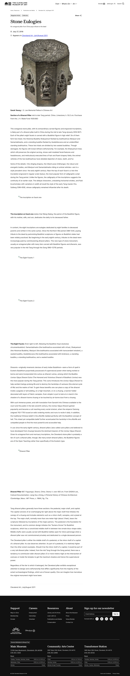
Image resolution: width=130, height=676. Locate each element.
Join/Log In (110, 3)
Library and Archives (53, 612)
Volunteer (32, 619)
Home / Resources (14, 10)
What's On (66, 4)
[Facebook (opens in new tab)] (97, 618)
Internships (32, 616)
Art (74, 4)
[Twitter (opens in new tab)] (111, 618)
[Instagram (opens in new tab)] (101, 618)
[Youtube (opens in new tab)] (106, 618)
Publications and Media (29, 10)
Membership (14, 616)
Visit (57, 4)
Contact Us (69, 622)
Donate (12, 619)
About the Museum (72, 612)
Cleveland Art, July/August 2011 (46, 10)
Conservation (51, 622)
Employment (33, 612)
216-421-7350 (15, 652)
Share (77, 15)
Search (119, 3)
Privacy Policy (116, 673)
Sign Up (116, 614)
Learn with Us (51, 616)
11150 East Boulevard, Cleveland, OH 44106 (26, 650)
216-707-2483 (52, 652)
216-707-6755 (89, 652)
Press (67, 616)
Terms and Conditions (105, 673)
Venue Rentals (70, 619)
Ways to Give (14, 612)
